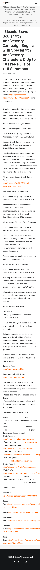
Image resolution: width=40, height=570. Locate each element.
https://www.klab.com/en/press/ (16, 98)
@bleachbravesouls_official (21, 461)
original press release (17, 95)
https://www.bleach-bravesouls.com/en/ (18, 439)
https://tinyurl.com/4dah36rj (13, 369)
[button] (36, 3)
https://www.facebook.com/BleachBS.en (18, 448)
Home (20, 18)
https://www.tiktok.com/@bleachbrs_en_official (21, 473)
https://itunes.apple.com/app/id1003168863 (20, 496)
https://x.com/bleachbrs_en (13, 377)
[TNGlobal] (6, 3)
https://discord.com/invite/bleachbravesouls (20, 467)
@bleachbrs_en (31, 442)
